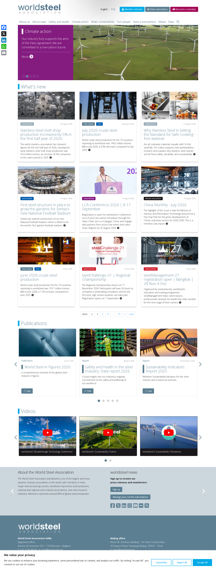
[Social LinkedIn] (124, 504)
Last (131, 314)
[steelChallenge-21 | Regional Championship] (108, 250)
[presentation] (15, 364)
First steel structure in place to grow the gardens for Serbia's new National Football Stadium (45, 209)
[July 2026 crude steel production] (108, 105)
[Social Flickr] (141, 504)
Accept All (202, 562)
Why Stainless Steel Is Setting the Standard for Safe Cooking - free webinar (170, 134)
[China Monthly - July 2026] (169, 180)
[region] (108, 559)
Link (28, 390)
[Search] (178, 22)
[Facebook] (4, 27)
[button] (99, 401)
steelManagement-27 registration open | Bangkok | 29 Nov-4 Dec (168, 279)
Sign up (116, 489)
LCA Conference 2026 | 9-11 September (106, 206)
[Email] (4, 53)
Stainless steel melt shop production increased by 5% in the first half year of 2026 (46, 134)
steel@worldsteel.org (52, 549)
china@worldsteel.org (124, 549)
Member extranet (133, 9)
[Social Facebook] (113, 504)
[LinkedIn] (4, 40)
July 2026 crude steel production (99, 132)
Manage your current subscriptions (130, 496)
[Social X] (118, 504)
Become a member (185, 9)
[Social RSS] (147, 504)
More (27, 57)
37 (119, 314)
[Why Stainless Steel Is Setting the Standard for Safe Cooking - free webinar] (169, 105)
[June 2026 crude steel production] (46, 250)
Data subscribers (158, 9)
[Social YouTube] (135, 504)
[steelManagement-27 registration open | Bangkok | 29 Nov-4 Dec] (169, 250)
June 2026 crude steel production (38, 277)
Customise (161, 562)
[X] (4, 34)
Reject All (182, 562)
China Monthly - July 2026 (165, 204)
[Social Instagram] (129, 504)
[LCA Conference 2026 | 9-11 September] (108, 180)
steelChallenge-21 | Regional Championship (106, 277)
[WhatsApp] (4, 46)
